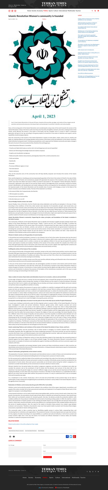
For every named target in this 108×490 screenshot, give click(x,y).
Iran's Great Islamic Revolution (31, 430)
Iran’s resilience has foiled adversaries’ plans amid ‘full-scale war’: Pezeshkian (88, 69)
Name (44, 445)
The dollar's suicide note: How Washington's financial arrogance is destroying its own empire (88, 46)
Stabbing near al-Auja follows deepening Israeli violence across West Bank (88, 31)
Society (34, 11)
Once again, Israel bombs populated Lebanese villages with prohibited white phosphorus (87, 36)
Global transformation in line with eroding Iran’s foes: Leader (23, 424)
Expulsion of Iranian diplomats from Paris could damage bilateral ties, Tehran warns (88, 65)
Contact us (23, 5)
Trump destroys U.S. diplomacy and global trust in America (88, 41)
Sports (51, 11)
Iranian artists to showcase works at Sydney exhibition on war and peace (88, 19)
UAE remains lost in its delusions (86, 49)
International (63, 11)
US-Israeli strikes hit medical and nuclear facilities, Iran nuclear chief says (88, 57)
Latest (80, 15)
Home (29, 11)
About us (10, 5)
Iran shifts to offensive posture (85, 73)
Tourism (78, 11)
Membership (17, 5)
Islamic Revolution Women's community (16, 430)
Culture (55, 11)
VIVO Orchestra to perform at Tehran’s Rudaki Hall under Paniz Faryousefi (87, 23)
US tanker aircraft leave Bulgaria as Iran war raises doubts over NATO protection (88, 76)
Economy (40, 11)
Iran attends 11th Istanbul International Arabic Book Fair (87, 27)
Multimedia (71, 11)
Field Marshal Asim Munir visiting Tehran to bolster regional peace (88, 53)
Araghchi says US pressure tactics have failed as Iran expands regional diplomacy (88, 61)
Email (44, 451)
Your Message (11, 445)
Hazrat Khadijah (41, 430)
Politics (45, 11)
